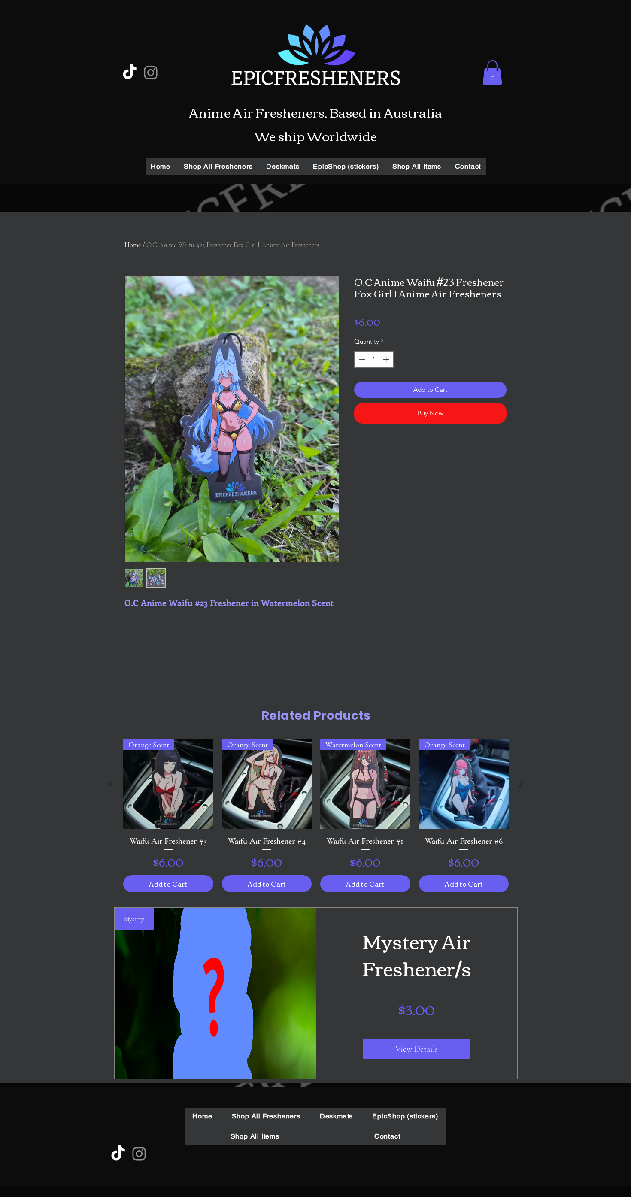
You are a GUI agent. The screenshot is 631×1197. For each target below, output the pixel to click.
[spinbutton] (374, 359)
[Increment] (387, 359)
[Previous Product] (111, 784)
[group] (316, 816)
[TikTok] (130, 73)
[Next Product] (521, 784)
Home (132, 245)
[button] (492, 72)
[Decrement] (361, 359)
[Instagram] (151, 73)
